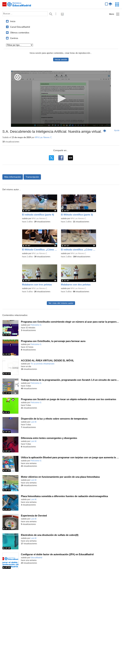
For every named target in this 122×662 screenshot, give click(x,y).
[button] (61, 98)
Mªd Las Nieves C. (43, 137)
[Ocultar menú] (114, 14)
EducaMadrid (36, 558)
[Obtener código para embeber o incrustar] (70, 157)
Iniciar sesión (61, 59)
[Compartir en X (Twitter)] (51, 157)
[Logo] (17, 77)
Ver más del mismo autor (60, 303)
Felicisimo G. (36, 325)
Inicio (12, 21)
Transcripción (32, 177)
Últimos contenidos (19, 32)
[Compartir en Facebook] (60, 157)
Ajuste (116, 130)
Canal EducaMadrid (20, 27)
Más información (12, 177)
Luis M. (34, 422)
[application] (61, 99)
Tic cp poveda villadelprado (42, 364)
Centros (14, 38)
